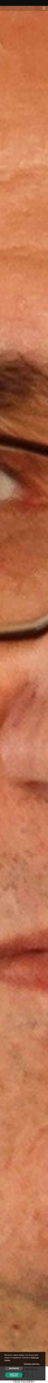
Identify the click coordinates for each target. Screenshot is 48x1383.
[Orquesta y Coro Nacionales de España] (12, 8)
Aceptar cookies (14, 1375)
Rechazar (14, 1368)
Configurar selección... (32, 1364)
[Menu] (43, 8)
